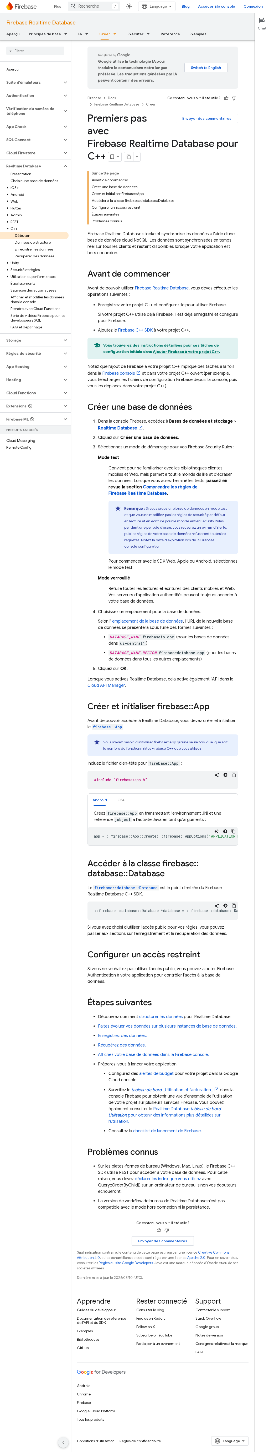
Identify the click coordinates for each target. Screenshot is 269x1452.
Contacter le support (212, 1310)
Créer (104, 34)
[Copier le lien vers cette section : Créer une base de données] (197, 407)
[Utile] (226, 98)
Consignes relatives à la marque (221, 1343)
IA (80, 34)
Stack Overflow (208, 1318)
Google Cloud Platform (96, 1411)
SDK (135, 330)
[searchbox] (35, 51)
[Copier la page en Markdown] (128, 156)
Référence (170, 34)
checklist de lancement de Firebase (167, 1131)
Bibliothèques (88, 1339)
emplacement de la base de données (147, 621)
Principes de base (45, 34)
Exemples (197, 34)
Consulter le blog (150, 1310)
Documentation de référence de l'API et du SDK (101, 1320)
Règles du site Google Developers (126, 1263)
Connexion (253, 6)
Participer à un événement (158, 1343)
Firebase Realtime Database (41, 22)
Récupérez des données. (122, 1045)
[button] (31, 82)
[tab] (100, 800)
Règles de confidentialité (140, 1441)
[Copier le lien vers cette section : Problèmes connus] (163, 1152)
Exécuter (135, 34)
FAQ (199, 1352)
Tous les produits (90, 1419)
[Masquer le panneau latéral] (63, 1442)
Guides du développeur (96, 1310)
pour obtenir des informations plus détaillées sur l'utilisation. (164, 1115)
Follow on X (145, 1326)
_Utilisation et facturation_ (172, 1090)
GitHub (83, 1347)
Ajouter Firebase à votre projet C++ (186, 351)
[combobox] (94, 6)
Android (84, 1385)
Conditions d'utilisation (96, 1441)
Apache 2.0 (196, 1257)
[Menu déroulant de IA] (88, 34)
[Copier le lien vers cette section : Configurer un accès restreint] (205, 955)
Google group (207, 1326)
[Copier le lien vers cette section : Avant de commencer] (175, 274)
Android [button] (99, 800)
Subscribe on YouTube (154, 1335)
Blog (186, 6)
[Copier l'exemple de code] (234, 775)
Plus (57, 6)
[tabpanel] (163, 827)
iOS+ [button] (120, 800)
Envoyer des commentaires (206, 118)
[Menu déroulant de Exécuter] (149, 34)
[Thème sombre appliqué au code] (225, 775)
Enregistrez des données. (122, 1035)
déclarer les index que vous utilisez (168, 1178)
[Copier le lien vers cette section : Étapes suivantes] (157, 1003)
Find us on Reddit (150, 1318)
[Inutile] (234, 98)
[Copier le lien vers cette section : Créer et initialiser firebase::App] (215, 707)
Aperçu (12, 34)
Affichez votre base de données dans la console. (153, 1054)
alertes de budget (156, 1073)
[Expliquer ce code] (217, 775)
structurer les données (161, 1016)
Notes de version (209, 1335)
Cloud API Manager (106, 685)
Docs (112, 98)
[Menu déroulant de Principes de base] (67, 34)
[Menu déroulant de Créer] (116, 34)
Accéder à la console (216, 6)
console (118, 373)
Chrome (84, 1394)
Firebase (94, 98)
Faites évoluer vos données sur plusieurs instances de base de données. (167, 1026)
